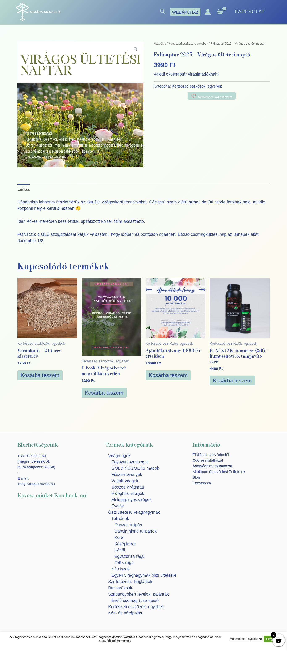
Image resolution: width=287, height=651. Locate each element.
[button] (163, 12)
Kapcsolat (250, 11)
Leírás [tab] (23, 189)
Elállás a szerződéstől (210, 455)
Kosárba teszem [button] (40, 375)
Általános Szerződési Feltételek (218, 472)
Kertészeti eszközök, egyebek (188, 43)
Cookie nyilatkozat (207, 460)
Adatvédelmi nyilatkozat (212, 466)
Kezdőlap (160, 43)
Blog (196, 477)
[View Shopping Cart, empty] (220, 12)
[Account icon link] (208, 12)
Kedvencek (201, 483)
